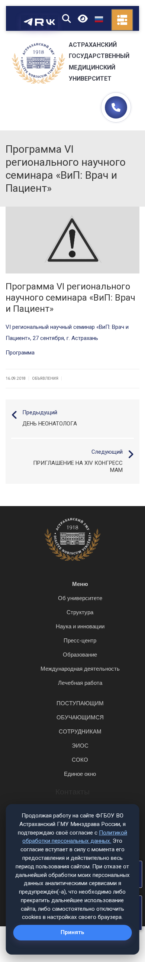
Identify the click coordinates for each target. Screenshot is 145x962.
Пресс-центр (80, 640)
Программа (20, 352)
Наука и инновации (80, 626)
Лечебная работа (80, 683)
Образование (80, 654)
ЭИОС (80, 745)
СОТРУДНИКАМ (80, 731)
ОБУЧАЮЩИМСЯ (80, 717)
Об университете (80, 598)
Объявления (45, 378)
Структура (80, 612)
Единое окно (80, 774)
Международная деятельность (80, 668)
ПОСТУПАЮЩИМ (80, 703)
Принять (72, 932)
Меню (80, 584)
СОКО (80, 760)
